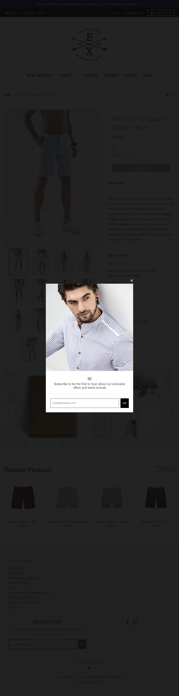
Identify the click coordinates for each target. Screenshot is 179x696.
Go (125, 403)
